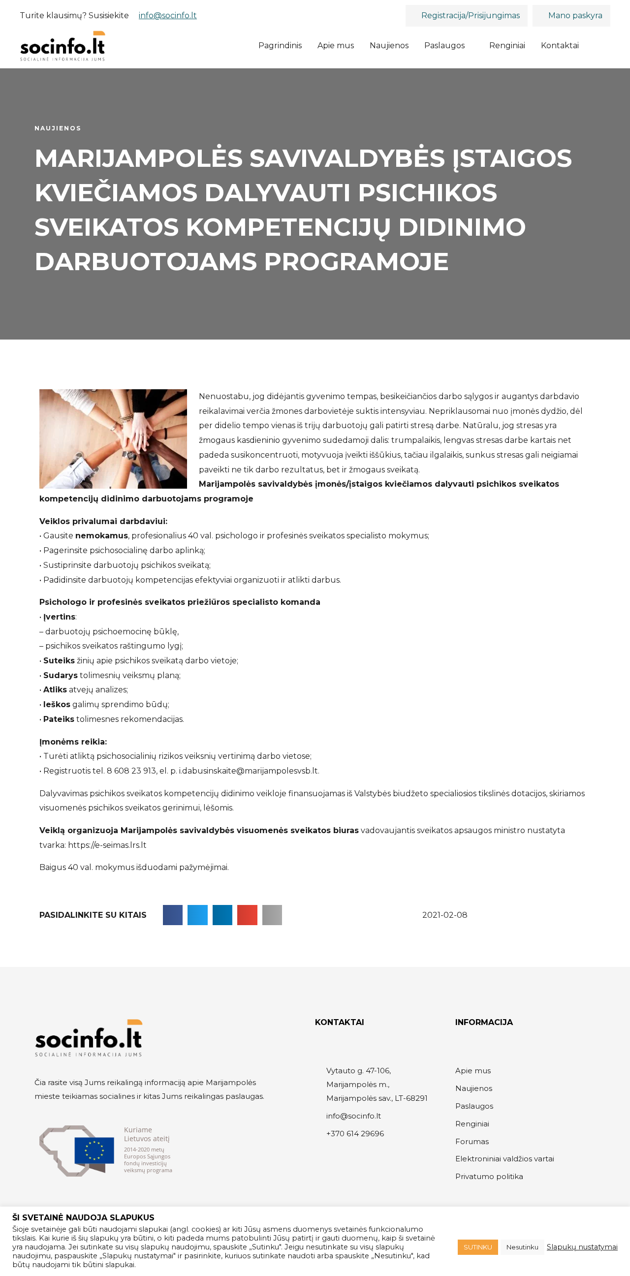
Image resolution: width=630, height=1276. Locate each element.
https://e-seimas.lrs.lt (107, 845)
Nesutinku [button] (522, 1247)
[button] (598, 46)
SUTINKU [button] (478, 1247)
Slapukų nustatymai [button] (582, 1247)
